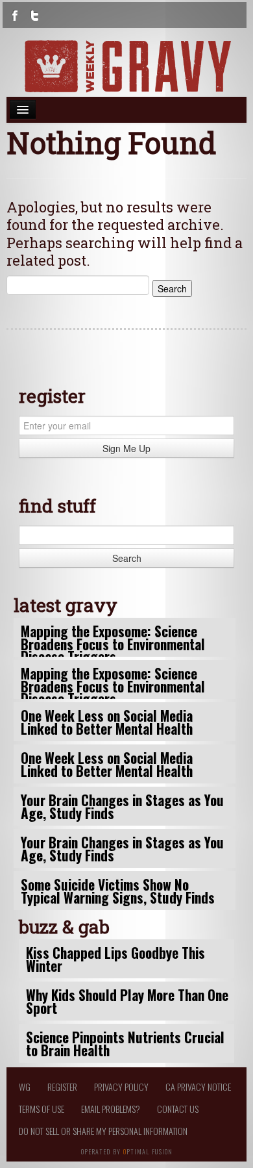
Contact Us (178, 1108)
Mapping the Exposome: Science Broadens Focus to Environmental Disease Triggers (113, 643)
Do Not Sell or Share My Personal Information (103, 1130)
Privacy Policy (121, 1086)
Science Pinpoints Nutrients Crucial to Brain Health (125, 1043)
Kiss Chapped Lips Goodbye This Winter (115, 959)
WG (24, 1086)
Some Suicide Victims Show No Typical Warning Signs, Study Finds (118, 890)
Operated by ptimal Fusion (127, 1150)
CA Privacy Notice (198, 1086)
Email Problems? (110, 1108)
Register (62, 1086)
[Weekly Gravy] (126, 66)
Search (126, 558)
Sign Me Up (126, 448)
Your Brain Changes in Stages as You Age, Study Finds (122, 806)
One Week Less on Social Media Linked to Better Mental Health (107, 721)
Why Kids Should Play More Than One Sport (127, 1001)
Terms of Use (41, 1108)
